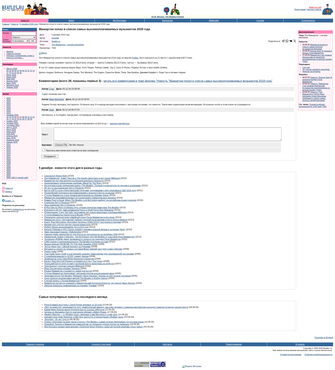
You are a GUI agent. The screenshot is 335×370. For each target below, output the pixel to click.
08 (21, 71)
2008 (8, 163)
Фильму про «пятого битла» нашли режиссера (67, 224)
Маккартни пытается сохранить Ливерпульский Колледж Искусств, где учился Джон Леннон (89, 283)
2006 (8, 167)
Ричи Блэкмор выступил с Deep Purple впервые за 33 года (73, 305)
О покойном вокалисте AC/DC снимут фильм (66, 256)
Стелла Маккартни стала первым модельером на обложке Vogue (76, 195)
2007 (8, 165)
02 (7, 71)
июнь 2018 (11, 132)
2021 (8, 106)
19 (10, 73)
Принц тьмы (50, 251)
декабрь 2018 (12, 115)
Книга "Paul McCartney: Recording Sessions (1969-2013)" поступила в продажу (82, 222)
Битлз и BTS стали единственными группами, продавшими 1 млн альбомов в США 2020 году (90, 190)
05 (13, 71)
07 (18, 71)
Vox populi (6, 41)
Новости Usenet (13, 53)
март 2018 (11, 138)
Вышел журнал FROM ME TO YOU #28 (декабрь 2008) (71, 244)
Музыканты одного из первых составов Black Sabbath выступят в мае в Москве (83, 249)
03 (10, 71)
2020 (8, 109)
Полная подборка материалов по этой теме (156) (313, 105)
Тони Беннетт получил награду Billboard (64, 266)
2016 (8, 146)
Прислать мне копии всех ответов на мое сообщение (72, 150)
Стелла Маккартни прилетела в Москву (63, 215)
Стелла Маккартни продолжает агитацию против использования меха (79, 273)
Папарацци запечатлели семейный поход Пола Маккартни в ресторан (79, 217)
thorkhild (55, 38)
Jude (51, 110)
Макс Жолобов (56, 99)
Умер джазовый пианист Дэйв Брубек (62, 232)
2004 (8, 171)
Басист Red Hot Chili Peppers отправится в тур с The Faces (73, 261)
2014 (8, 150)
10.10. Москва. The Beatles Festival (167, 17)
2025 (8, 98)
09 (23, 71)
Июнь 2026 (11, 77)
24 (15, 73)
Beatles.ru (56, 41)
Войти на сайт (315, 7)
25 (18, 73)
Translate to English (323, 337)
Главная (5, 24)
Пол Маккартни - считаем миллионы (68, 45)
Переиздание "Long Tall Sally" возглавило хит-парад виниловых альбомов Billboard (85, 212)
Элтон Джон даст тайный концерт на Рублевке (67, 246)
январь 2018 (11, 142)
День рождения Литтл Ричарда (60, 205)
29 (31, 119)
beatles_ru (9, 201)
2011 (8, 157)
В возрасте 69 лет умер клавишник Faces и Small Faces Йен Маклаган (79, 210)
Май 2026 (10, 79)
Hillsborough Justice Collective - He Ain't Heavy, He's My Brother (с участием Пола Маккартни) (89, 237)
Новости (25, 20)
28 (28, 119)
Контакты (167, 344)
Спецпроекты (308, 20)
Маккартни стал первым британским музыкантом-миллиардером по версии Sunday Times (317, 58)
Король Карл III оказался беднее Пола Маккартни (317, 52)
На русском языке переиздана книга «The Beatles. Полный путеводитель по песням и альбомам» (92, 185)
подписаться (18, 209)
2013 (8, 152)
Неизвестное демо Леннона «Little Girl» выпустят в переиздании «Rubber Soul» (84, 317)
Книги (71, 20)
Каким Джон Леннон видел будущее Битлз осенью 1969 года (74, 309)
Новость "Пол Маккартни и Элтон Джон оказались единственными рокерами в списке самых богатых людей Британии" (314, 96)
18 (13, 119)
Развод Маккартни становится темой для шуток (68, 271)
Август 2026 (11, 68)
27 (26, 119)
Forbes (135, 58)
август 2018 (11, 127)
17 (7, 73)
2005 (8, 169)
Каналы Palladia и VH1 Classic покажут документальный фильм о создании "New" (84, 229)
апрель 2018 (11, 136)
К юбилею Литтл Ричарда (57, 202)
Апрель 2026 (12, 81)
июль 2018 (11, 129)
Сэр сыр (306, 67)
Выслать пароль (314, 9)
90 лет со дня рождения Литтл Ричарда (64, 188)
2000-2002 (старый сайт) (17, 178)
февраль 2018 (12, 140)
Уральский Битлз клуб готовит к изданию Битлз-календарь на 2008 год (79, 263)
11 (28, 117)
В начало (300, 344)
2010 (8, 159)
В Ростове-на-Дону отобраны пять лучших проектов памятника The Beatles (81, 207)
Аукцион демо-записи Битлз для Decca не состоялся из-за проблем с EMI (80, 234)
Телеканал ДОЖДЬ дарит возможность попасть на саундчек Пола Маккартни (82, 239)
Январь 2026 (12, 87)
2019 (8, 111)
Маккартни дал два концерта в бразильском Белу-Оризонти (74, 181)
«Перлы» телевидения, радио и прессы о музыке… (20, 57)
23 (13, 73)
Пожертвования (234, 344)
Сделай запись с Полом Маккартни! (62, 281)
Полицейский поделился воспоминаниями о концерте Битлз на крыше (79, 193)
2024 (8, 100)
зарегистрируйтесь (119, 123)
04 (15, 117)
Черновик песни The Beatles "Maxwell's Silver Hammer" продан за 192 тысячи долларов (87, 276)
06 (15, 71)
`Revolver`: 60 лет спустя (56, 319)
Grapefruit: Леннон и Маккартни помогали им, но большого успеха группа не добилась (86, 324)
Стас (51, 89)
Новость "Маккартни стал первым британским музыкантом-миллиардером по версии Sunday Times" (316, 87)
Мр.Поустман (119, 20)
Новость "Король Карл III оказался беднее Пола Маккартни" (317, 79)
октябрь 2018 (12, 123)
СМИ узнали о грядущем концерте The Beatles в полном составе (76, 242)
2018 (8, 113)
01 (7, 117)
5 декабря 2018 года (29, 24)
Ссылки (260, 20)
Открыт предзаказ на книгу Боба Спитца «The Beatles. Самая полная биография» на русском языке (94, 322)
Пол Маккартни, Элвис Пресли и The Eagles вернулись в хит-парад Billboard (82, 178)
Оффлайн (214, 20)
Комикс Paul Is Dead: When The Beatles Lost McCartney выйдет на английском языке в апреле (90, 200)
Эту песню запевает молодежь (316, 69)
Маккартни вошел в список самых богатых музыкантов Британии (314, 47)
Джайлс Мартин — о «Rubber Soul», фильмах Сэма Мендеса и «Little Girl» (81, 314)
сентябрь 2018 (12, 125)
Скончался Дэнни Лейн (55, 176)
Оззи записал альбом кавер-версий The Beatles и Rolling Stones (76, 278)
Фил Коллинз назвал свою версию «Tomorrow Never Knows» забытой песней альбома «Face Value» (93, 327)
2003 (8, 173)
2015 (8, 148)
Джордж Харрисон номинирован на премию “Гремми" (70, 285)
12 (28, 71)
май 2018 (10, 134)
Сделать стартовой (101, 344)
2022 (8, 104)
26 (21, 73)
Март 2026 (11, 83)
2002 (8, 175)
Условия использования (290, 354)
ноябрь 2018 (11, 121)
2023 (8, 102)
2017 (8, 144)
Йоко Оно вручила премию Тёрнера (62, 268)
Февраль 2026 (12, 85)
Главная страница (35, 344)
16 (7, 119)
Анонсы (9, 51)
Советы (5, 39)
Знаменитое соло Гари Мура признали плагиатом (69, 259)
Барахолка (167, 20)
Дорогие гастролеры (311, 71)
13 (31, 71)
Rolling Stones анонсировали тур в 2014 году (66, 227)
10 (26, 71)
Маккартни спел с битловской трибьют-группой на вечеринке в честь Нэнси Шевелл (85, 220)
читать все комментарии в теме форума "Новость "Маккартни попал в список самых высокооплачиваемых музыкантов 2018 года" (188, 80)
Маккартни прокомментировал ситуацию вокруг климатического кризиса (80, 198)
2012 (8, 155)
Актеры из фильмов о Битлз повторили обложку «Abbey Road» (75, 312)
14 (34, 71)
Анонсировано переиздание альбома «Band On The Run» (73, 183)
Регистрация (300, 9)
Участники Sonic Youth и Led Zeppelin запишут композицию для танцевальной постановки (89, 254)
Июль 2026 (11, 75)
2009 (8, 161)
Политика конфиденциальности (318, 354)
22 (15, 119)
